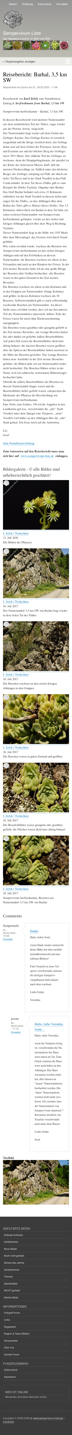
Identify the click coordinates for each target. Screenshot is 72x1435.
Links (7, 1319)
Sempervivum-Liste (22, 33)
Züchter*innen (11, 1354)
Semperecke (11, 1340)
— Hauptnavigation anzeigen (18, 61)
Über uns (9, 1347)
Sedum (13, 4)
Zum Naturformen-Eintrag (18, 443)
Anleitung (27, 4)
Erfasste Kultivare (13, 1235)
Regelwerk (10, 1326)
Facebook (8, 1421)
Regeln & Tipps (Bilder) (16, 1333)
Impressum (10, 1376)
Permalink (8, 939)
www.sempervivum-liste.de (37, 456)
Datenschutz (11, 1369)
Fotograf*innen (12, 1312)
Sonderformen (12, 1269)
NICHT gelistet (12, 1290)
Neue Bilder (10, 1248)
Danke (34, 931)
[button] (36, 528)
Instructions (44, 4)
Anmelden (62, 4)
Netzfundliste (11, 1297)
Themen (8, 1276)
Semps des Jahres (14, 1262)
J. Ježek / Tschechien (15, 533)
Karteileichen (11, 1241)
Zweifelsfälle (11, 1283)
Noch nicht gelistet (14, 1255)
